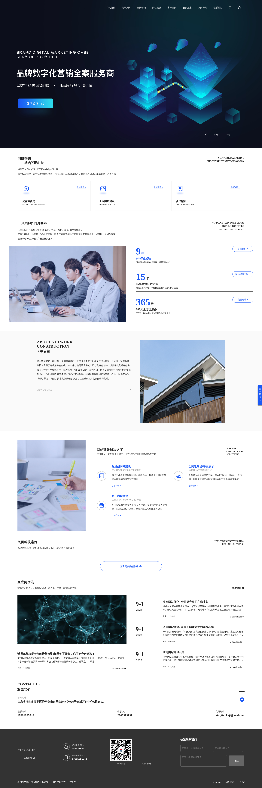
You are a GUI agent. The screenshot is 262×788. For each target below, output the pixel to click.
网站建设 (156, 7)
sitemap (217, 782)
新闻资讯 (202, 7)
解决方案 (187, 7)
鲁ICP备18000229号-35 (64, 781)
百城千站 (229, 782)
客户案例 (172, 7)
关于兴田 (126, 7)
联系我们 (217, 7)
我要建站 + (243, 299)
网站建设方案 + (242, 274)
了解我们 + (243, 249)
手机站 (241, 782)
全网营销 (141, 7)
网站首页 (110, 7)
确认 (236, 761)
